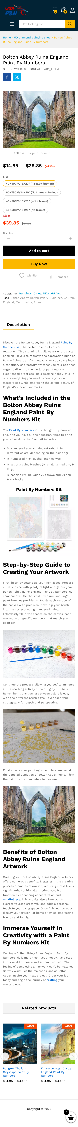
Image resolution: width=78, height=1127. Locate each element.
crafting (52, 979)
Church (69, 297)
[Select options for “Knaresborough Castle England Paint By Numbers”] (48, 1061)
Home (7, 37)
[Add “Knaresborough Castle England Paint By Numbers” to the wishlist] (66, 1061)
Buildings (25, 293)
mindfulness (11, 899)
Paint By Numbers (21, 430)
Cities (37, 293)
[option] (20, 1056)
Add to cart (39, 251)
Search (70, 24)
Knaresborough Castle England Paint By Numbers (56, 1072)
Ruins (37, 302)
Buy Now (39, 264)
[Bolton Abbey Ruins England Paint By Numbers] (7, 77)
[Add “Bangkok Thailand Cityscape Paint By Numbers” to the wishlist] (28, 1061)
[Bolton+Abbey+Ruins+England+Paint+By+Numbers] (17, 77)
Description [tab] (18, 324)
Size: (6, 176)
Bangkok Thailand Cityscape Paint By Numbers (16, 1072)
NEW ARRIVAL (52, 293)
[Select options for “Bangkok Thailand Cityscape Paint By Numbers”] (10, 1061)
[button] (30, 184)
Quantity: (8, 233)
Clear (6, 215)
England (8, 302)
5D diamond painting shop (32, 37)
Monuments (24, 302)
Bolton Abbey (19, 297)
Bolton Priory (39, 297)
